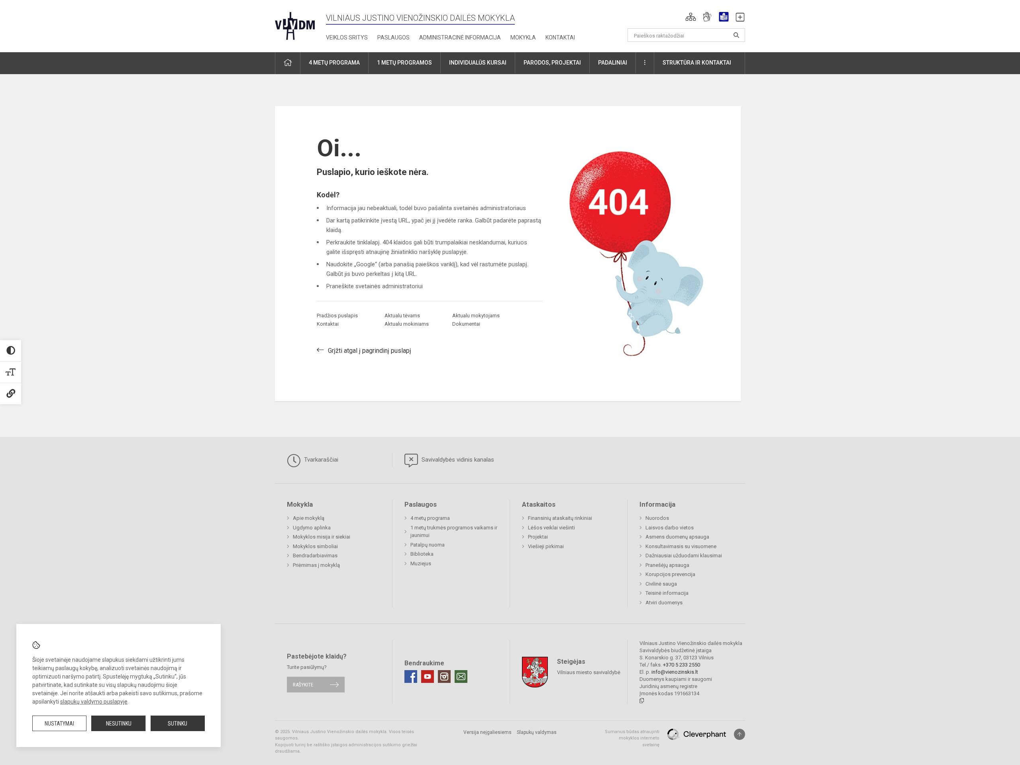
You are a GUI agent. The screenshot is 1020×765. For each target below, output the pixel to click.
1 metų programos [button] (404, 62)
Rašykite (303, 685)
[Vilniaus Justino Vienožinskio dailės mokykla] (295, 23)
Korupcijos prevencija (670, 574)
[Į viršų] (739, 734)
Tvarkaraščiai (320, 459)
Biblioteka (422, 554)
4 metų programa (430, 518)
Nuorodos (657, 518)
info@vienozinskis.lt (674, 672)
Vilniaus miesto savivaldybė (588, 672)
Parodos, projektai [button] (552, 62)
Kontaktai (560, 37)
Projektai (538, 537)
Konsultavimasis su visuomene (680, 546)
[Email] (461, 676)
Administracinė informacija (460, 37)
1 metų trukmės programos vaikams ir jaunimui (453, 532)
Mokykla (523, 37)
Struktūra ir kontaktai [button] (697, 62)
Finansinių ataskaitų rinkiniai (560, 518)
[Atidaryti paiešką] (736, 35)
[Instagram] (444, 676)
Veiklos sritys (347, 37)
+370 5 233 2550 (681, 665)
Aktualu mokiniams (406, 324)
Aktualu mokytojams (476, 316)
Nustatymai (59, 723)
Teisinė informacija (666, 593)
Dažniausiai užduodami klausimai (683, 556)
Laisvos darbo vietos (669, 528)
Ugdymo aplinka (312, 528)
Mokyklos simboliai (315, 546)
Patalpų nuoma (427, 545)
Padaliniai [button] (612, 62)
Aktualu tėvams (402, 316)
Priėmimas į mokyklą (316, 565)
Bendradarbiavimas (315, 556)
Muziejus (420, 563)
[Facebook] (410, 676)
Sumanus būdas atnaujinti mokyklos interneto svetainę (632, 738)
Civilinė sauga (661, 584)
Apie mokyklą (308, 518)
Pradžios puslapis (337, 316)
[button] (690, 17)
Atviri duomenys (664, 603)
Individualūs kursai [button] (477, 62)
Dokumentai (466, 324)
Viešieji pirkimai (546, 546)
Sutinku (177, 723)
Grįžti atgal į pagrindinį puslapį (369, 350)
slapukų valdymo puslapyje (94, 701)
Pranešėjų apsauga (667, 565)
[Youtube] (427, 676)
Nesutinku (118, 723)
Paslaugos (393, 37)
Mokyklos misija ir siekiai (321, 537)
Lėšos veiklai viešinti (551, 528)
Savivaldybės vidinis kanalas (457, 459)
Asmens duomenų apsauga (677, 537)
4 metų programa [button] (334, 62)
